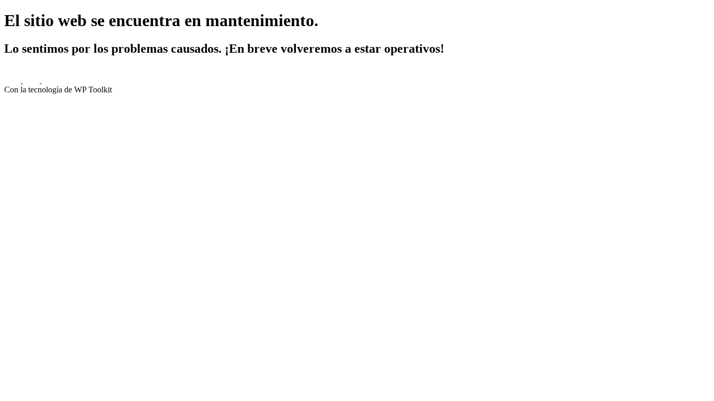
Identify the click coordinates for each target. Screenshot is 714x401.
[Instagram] (50, 80)
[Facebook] (13, 80)
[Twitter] (32, 80)
